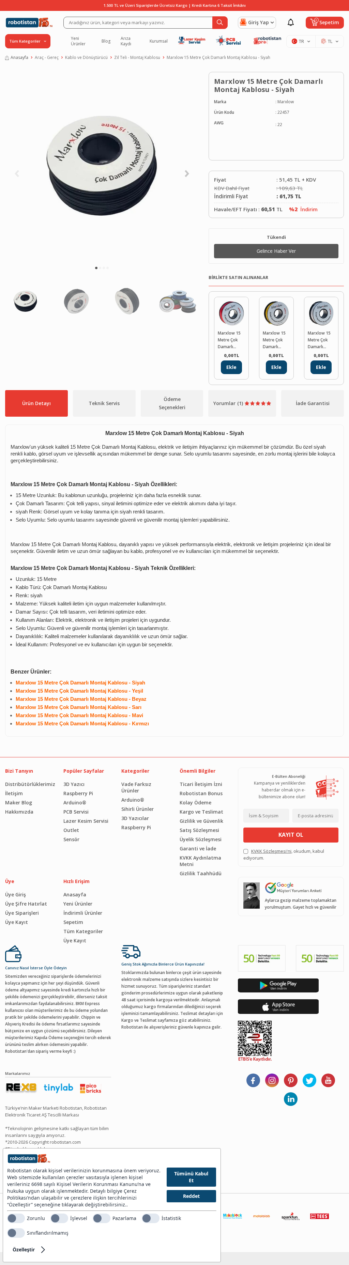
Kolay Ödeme (195, 802)
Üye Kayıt (16, 922)
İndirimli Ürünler (82, 913)
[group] (101, 165)
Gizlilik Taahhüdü (201, 873)
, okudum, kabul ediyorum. (283, 854)
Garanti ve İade (198, 848)
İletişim (14, 793)
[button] (96, 268)
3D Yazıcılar (135, 818)
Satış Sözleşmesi (199, 830)
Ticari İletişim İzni (201, 784)
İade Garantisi (313, 403)
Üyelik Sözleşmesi (201, 839)
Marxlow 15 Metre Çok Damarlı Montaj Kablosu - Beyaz (319, 340)
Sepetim (73, 922)
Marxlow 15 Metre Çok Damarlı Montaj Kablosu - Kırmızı (229, 340)
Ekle (231, 367)
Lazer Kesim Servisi (85, 821)
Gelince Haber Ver (276, 251)
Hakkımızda (19, 811)
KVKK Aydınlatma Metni (200, 860)
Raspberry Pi (78, 793)
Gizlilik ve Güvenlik (201, 821)
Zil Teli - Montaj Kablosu (137, 57)
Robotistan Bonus (201, 793)
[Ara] (220, 22)
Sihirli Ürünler (137, 809)
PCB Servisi (76, 811)
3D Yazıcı (74, 784)
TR (301, 41)
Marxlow (285, 102)
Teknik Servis (104, 403)
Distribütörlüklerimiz (29, 784)
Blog (106, 41)
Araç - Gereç (47, 57)
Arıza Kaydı (126, 41)
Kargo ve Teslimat (201, 811)
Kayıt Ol (290, 834)
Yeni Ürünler (78, 41)
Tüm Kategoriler (83, 931)
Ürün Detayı (36, 403)
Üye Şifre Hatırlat (26, 903)
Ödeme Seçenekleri (172, 403)
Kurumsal (159, 41)
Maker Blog (18, 802)
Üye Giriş (15, 894)
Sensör (71, 839)
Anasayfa (19, 57)
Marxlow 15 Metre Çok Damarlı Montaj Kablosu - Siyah (218, 57)
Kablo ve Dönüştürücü (86, 57)
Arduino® (74, 802)
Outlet (71, 830)
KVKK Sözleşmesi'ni (271, 851)
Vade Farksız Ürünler (136, 787)
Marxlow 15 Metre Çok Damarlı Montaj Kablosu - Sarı (276, 340)
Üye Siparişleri (22, 913)
